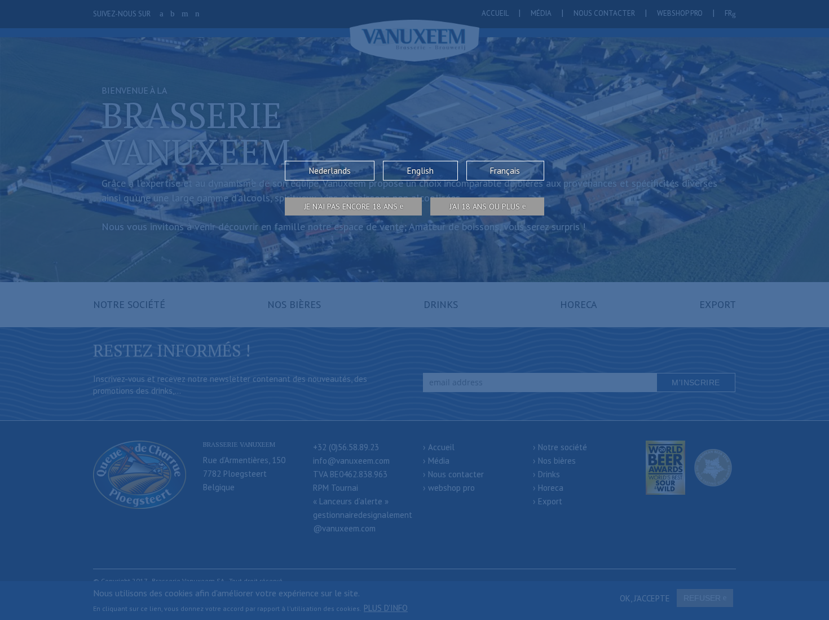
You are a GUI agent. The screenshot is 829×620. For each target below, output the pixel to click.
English (420, 170)
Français (505, 170)
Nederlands (330, 170)
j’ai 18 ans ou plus (484, 206)
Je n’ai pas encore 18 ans (351, 206)
